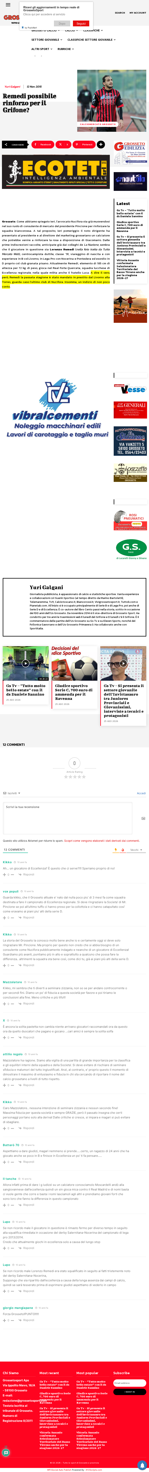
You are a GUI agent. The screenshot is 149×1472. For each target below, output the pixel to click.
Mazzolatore (12, 982)
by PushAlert (31, 27)
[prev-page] (35, 56)
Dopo (62, 23)
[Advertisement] (56, 326)
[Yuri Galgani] (17, 606)
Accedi (141, 793)
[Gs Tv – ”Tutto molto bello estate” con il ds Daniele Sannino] (26, 663)
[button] (120, 12)
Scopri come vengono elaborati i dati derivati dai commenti (101, 840)
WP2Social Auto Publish (59, 1470)
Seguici (81, 23)
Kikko (7, 862)
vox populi (11, 891)
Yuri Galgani (12, 86)
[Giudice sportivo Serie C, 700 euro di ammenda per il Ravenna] (75, 663)
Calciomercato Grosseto (98, 124)
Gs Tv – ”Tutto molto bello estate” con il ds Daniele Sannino (131, 213)
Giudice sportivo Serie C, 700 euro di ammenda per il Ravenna (130, 226)
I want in (130, 1391)
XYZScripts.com (94, 1470)
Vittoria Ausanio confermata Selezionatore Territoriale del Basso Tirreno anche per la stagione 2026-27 (131, 269)
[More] (101, 144)
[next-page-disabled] (41, 56)
